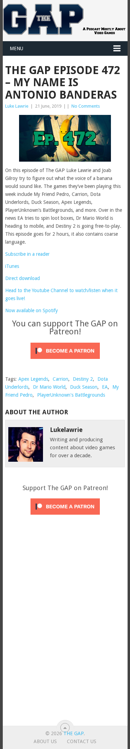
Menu (16, 48)
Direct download (22, 278)
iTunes (12, 266)
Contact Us (81, 741)
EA (105, 387)
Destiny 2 (83, 379)
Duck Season (83, 387)
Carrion (60, 379)
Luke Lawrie (16, 106)
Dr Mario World (49, 387)
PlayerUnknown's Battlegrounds (71, 395)
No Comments (85, 106)
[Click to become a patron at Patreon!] (65, 360)
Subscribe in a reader (27, 254)
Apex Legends (33, 379)
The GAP (73, 733)
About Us (45, 741)
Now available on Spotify (31, 310)
